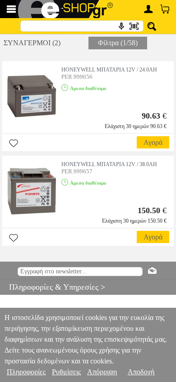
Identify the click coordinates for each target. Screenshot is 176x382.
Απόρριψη (102, 372)
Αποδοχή (141, 372)
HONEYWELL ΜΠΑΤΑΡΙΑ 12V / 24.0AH (109, 70)
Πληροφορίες (26, 372)
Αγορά (153, 142)
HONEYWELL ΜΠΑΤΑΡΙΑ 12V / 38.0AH (109, 164)
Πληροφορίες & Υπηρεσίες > (52, 286)
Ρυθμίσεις (66, 372)
